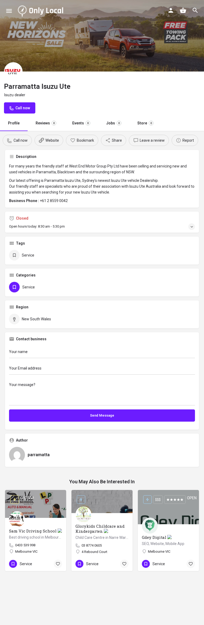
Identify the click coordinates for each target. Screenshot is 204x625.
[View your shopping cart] (183, 10)
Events (80, 123)
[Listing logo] (13, 71)
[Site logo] (41, 10)
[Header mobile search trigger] (195, 10)
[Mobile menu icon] (9, 11)
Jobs (113, 123)
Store (144, 123)
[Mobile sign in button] (170, 10)
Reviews (45, 123)
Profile (14, 123)
